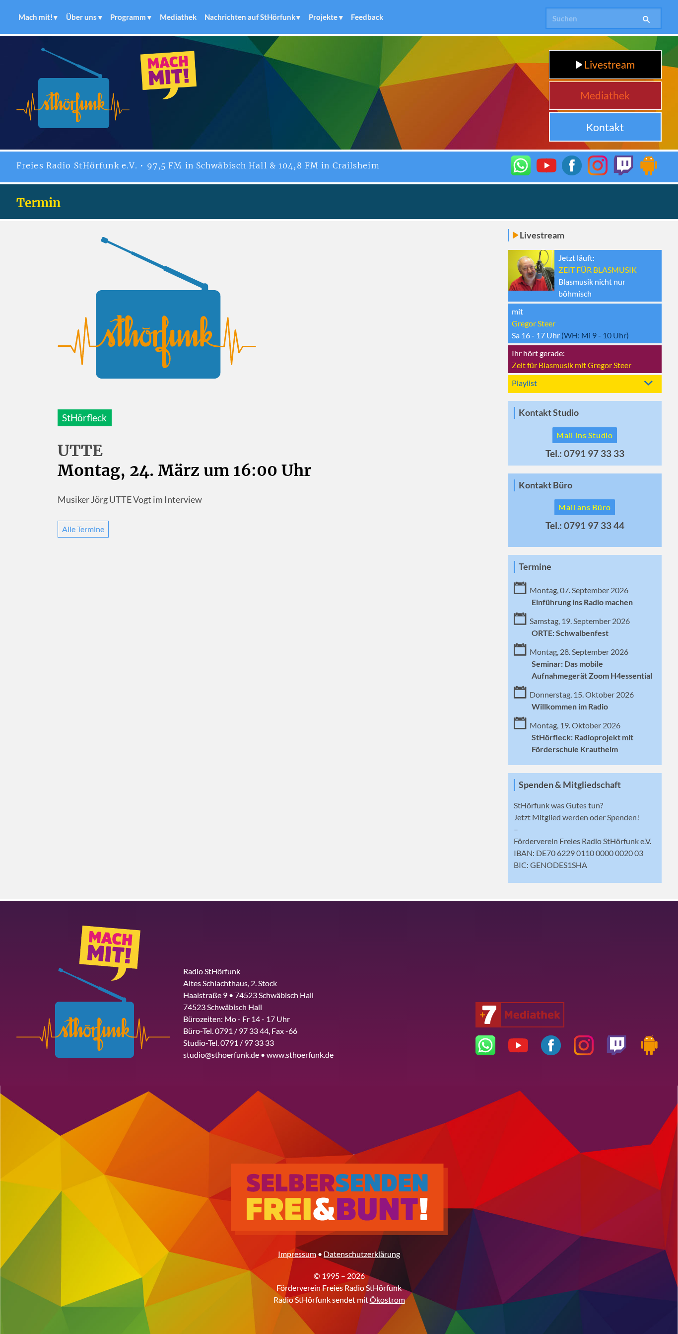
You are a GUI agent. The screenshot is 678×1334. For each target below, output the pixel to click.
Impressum (297, 1253)
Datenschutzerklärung (362, 1253)
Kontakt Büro (545, 485)
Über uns (81, 16)
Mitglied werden (560, 817)
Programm (128, 16)
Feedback (367, 16)
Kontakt (605, 127)
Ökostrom (387, 1299)
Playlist (524, 383)
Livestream (608, 64)
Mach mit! (35, 16)
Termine (535, 566)
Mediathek (178, 16)
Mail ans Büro (584, 507)
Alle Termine (83, 529)
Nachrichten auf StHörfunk (249, 16)
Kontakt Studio (549, 412)
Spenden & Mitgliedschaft (570, 785)
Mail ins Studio (584, 435)
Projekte (323, 16)
